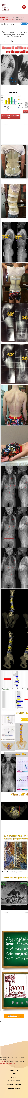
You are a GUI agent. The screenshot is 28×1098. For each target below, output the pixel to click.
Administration (14, 1088)
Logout (14, 1077)
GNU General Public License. (8, 1064)
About (14, 1067)
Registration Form (14, 1084)
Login (14, 1074)
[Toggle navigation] (24, 7)
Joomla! (2, 1062)
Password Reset (14, 1081)
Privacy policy (14, 1070)
